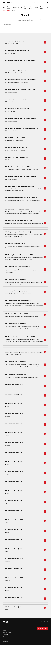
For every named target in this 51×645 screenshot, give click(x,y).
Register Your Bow (7, 627)
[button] (46, 3)
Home (4, 10)
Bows (4, 7)
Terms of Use (6, 639)
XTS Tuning (30, 7)
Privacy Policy (6, 636)
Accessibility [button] (6, 641)
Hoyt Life (25, 7)
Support (37, 7)
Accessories (16, 7)
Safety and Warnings (7, 632)
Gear (21, 7)
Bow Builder (8, 7)
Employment (6, 634)
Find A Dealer (41, 7)
